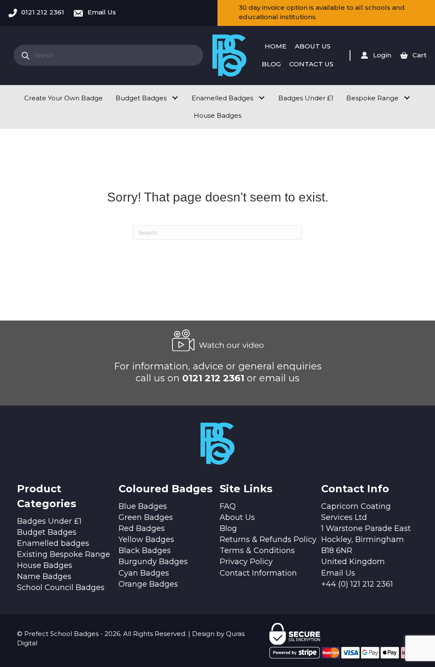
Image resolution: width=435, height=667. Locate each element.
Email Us (102, 12)
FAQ (228, 506)
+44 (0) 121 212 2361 (357, 584)
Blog (228, 528)
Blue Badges (143, 506)
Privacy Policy (246, 561)
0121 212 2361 (42, 12)
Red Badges (142, 528)
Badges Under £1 (49, 521)
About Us (237, 517)
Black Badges (145, 550)
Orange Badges (148, 584)
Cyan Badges (144, 573)
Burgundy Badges (153, 561)
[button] (175, 98)
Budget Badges (46, 532)
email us (279, 378)
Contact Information (258, 573)
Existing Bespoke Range (63, 554)
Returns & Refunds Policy (268, 539)
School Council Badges (61, 587)
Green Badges (146, 517)
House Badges (44, 565)
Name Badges (44, 576)
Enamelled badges (53, 543)
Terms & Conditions (257, 550)
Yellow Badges (146, 539)
